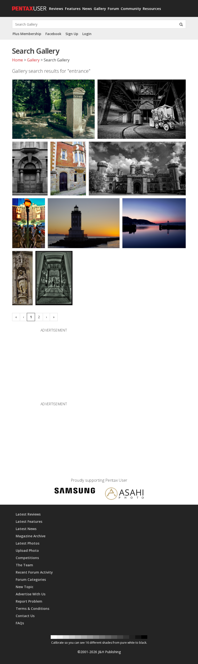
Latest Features (29, 521)
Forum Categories (31, 579)
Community (131, 8)
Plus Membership (27, 33)
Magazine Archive (30, 536)
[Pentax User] (28, 6)
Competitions (27, 557)
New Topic (24, 586)
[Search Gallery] (181, 24)
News (87, 8)
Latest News (26, 528)
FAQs (20, 623)
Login (87, 33)
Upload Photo (27, 550)
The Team (24, 565)
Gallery (100, 8)
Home (17, 60)
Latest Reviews (28, 514)
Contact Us (25, 615)
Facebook (53, 33)
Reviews (56, 8)
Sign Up (71, 33)
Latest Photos (27, 543)
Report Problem (29, 601)
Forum (113, 8)
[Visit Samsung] (75, 491)
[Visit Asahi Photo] (124, 494)
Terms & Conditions (32, 608)
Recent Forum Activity (34, 572)
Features (73, 8)
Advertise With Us (30, 594)
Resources (152, 8)
